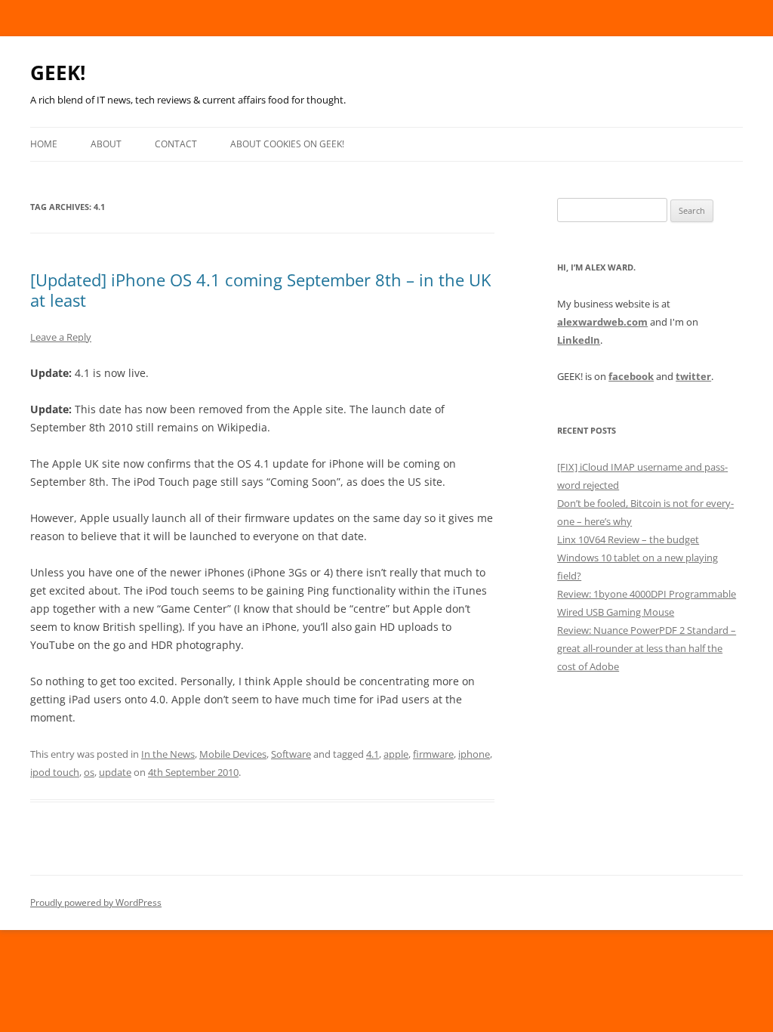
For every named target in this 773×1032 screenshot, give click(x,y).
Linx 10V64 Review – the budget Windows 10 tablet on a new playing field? (637, 557)
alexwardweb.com (602, 322)
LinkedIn (578, 340)
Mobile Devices (232, 754)
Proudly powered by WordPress (96, 902)
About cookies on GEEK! (287, 143)
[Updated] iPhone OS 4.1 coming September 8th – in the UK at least (260, 289)
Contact (176, 143)
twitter (693, 376)
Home (43, 143)
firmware (433, 754)
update (115, 772)
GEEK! (57, 72)
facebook (631, 376)
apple (395, 754)
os (89, 772)
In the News (168, 754)
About (106, 143)
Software (291, 754)
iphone (474, 754)
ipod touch (54, 772)
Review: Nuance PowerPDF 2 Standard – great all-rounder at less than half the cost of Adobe (646, 648)
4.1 (372, 754)
